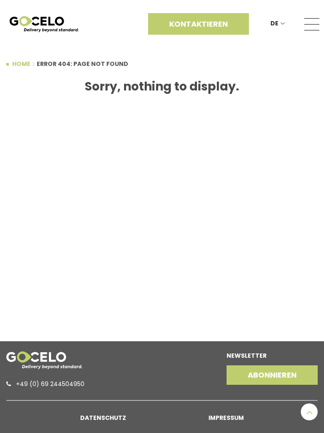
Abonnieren (272, 375)
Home (21, 64)
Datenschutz (103, 418)
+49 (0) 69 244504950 (50, 384)
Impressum (226, 418)
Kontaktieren (198, 24)
